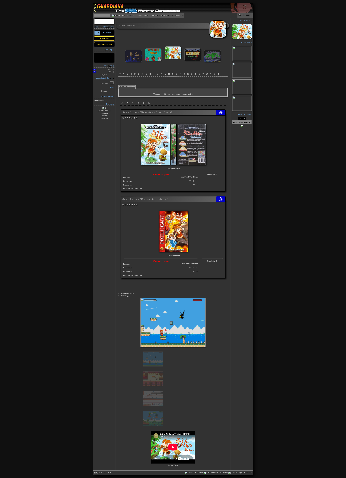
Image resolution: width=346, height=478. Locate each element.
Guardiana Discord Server (217, 473)
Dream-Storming (104, 111)
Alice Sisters (105, 83)
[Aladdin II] (133, 51)
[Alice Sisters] (173, 48)
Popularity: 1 (212, 261)
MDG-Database (128, 15)
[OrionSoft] (104, 58)
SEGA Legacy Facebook (242, 473)
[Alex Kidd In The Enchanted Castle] (153, 50)
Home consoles (143, 15)
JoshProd (185, 177)
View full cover (173, 169)
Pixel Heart (194, 177)
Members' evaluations (127, 87)
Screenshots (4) (127, 294)
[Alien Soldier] (193, 50)
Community (179, 15)
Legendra (104, 113)
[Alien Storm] (212, 51)
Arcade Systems (158, 15)
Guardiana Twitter (196, 473)
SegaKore (104, 118)
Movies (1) (125, 296)
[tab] (127, 86)
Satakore (104, 116)
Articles (170, 15)
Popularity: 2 (212, 174)
